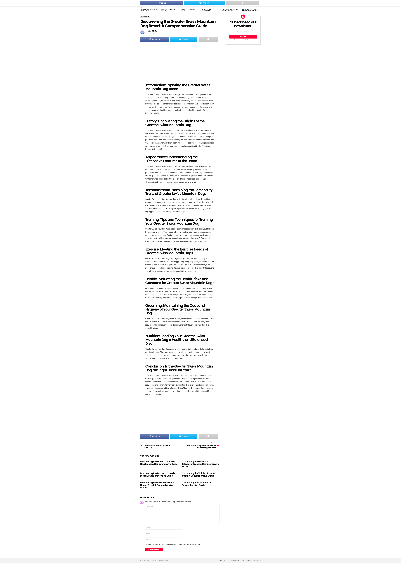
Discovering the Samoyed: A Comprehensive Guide (196, 484)
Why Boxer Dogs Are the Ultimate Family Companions (209, 9)
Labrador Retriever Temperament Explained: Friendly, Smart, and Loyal (250, 9)
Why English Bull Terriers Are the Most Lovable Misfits (169, 9)
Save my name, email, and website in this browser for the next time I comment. (174, 544)
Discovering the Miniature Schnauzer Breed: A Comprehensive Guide (200, 464)
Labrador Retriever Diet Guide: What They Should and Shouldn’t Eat (230, 9)
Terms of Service (233, 560)
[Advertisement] (179, 61)
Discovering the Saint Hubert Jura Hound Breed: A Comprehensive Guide (157, 485)
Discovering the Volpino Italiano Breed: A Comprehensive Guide (197, 474)
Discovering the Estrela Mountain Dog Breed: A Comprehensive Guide (159, 463)
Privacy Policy (246, 560)
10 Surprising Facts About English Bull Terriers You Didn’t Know (149, 9)
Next (260, 9)
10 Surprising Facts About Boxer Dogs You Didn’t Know (190, 9)
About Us (222, 560)
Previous (141, 9)
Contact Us (257, 560)
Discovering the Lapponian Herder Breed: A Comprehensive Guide (158, 474)
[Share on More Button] (208, 39)
